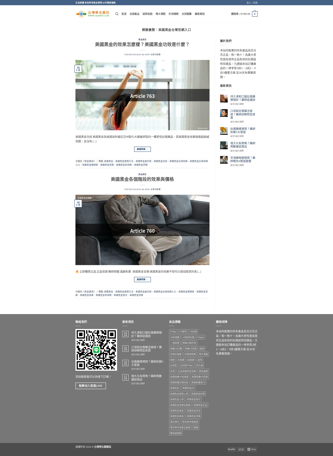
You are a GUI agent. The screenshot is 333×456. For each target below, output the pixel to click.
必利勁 (173, 365)
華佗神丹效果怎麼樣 (180, 427)
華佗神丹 (174, 421)
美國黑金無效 (177, 410)
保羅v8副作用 (189, 342)
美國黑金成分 (193, 399)
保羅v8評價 (191, 348)
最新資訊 (200, 13)
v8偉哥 (183, 331)
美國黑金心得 (177, 399)
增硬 (172, 359)
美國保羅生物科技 (179, 382)
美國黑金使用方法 (124, 161)
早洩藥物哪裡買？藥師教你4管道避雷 (242, 159)
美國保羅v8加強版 (179, 376)
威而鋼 (191, 359)
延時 (200, 359)
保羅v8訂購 (176, 348)
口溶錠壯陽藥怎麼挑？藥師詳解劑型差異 (242, 114)
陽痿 (196, 427)
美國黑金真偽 (177, 416)
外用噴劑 (173, 13)
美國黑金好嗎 (198, 393)
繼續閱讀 (142, 149)
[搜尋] (116, 14)
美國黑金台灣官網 (178, 161)
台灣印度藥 (156, 54)
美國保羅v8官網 (200, 376)
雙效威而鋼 (175, 433)
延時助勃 (147, 13)
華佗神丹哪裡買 (190, 421)
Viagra (200, 337)
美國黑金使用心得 (179, 393)
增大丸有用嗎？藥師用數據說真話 (242, 144)
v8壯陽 (193, 331)
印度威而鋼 (190, 354)
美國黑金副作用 (143, 161)
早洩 (172, 371)
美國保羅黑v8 (198, 382)
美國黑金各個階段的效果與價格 (142, 179)
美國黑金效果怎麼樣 (180, 405)
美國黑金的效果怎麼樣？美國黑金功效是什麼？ (142, 44)
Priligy (173, 331)
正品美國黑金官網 (187, 371)
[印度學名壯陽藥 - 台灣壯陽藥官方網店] (92, 14)
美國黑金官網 (107, 164)
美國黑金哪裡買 (90, 164)
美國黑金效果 (86, 295)
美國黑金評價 (141, 164)
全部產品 (134, 13)
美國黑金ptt (188, 388)
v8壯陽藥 (175, 337)
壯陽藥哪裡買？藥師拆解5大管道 (242, 130)
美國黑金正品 (200, 405)
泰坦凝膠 (203, 371)
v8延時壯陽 (188, 337)
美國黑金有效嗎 (124, 164)
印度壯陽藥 (175, 354)
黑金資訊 (142, 39)
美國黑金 (108, 161)
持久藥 (199, 365)
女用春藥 (187, 13)
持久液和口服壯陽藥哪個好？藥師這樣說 (242, 98)
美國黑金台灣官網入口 (165, 291)
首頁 (123, 13)
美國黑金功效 (160, 161)
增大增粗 (160, 13)
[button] (252, 2)
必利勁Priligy (186, 365)
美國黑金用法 (120, 295)
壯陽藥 (181, 359)
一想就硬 (174, 342)
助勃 (202, 348)
